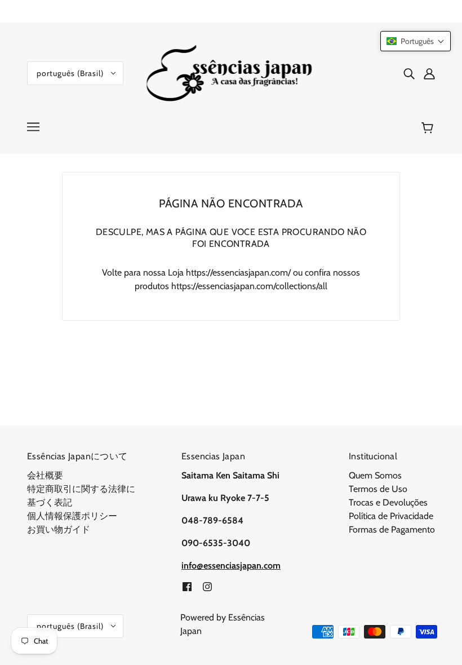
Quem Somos (375, 475)
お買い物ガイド (58, 529)
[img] (409, 73)
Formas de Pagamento (392, 529)
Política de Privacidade (391, 516)
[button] (415, 41)
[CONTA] (429, 73)
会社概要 (45, 475)
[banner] (231, 72)
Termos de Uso (378, 489)
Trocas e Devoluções (388, 502)
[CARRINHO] (429, 127)
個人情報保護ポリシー (72, 516)
